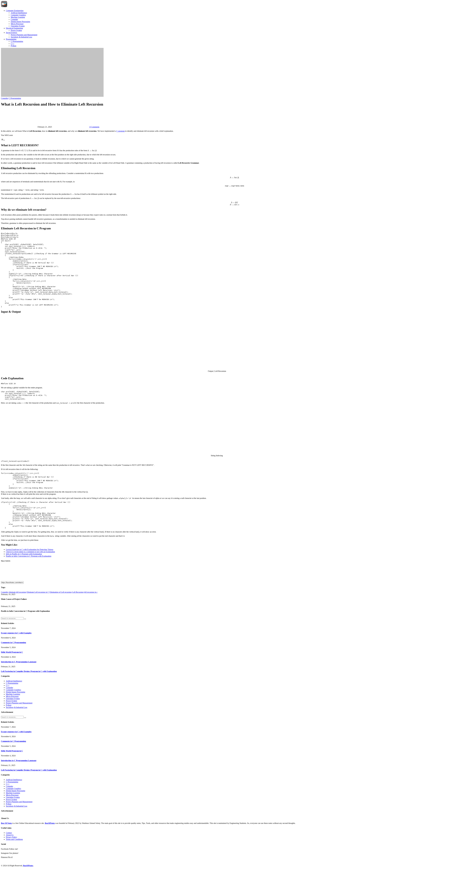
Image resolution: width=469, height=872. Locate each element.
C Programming (17, 41)
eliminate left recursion (17, 592)
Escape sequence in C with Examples (16, 633)
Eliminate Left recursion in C (38, 592)
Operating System (18, 26)
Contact (9, 833)
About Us (9, 835)
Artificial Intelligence (19, 13)
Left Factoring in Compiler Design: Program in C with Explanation (29, 671)
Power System (16, 30)
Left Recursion (78, 592)
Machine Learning (18, 17)
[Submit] (25, 717)
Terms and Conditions (14, 839)
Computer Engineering (14, 11)
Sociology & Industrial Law (21, 37)
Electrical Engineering (14, 28)
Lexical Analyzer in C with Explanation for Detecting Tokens (29, 549)
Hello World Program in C (12, 652)
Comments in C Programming (13, 642)
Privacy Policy (11, 837)
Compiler (14, 19)
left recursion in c (90, 592)
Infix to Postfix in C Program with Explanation (24, 554)
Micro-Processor (17, 24)
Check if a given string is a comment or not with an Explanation (30, 552)
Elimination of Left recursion (60, 592)
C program (120, 131)
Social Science (11, 33)
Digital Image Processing (20, 22)
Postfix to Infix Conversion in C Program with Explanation (28, 556)
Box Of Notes (6, 823)
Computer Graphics (18, 15)
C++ (12, 44)
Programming (11, 39)
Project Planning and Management (24, 35)
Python (13, 46)
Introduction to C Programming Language (18, 662)
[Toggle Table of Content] (3, 140)
